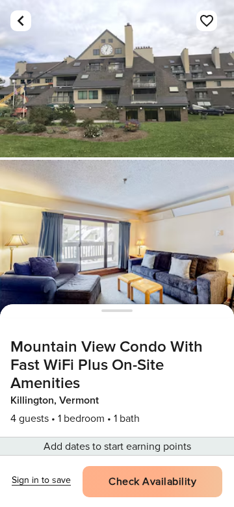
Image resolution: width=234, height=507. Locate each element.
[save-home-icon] (206, 20)
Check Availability (152, 481)
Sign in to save (41, 480)
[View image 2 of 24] (117, 238)
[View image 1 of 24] (117, 78)
